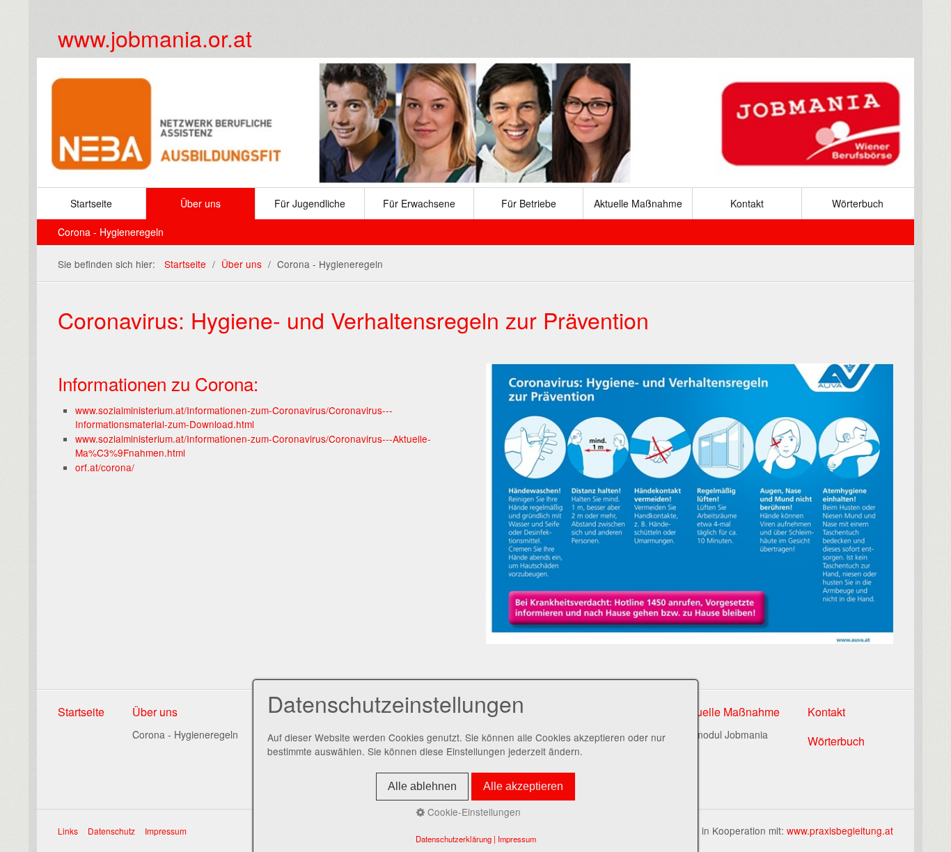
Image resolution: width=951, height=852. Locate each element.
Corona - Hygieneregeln (111, 232)
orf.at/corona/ (104, 467)
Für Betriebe (528, 203)
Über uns (200, 203)
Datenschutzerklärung (454, 838)
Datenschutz (111, 831)
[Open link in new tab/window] (689, 503)
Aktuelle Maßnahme (638, 203)
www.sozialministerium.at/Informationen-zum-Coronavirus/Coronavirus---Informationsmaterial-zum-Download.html (234, 417)
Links (68, 831)
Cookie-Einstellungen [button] (473, 812)
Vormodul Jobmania (724, 734)
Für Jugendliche (309, 203)
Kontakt (747, 203)
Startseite (91, 203)
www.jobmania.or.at (155, 38)
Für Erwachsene (419, 203)
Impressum (166, 831)
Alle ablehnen (422, 786)
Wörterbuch (857, 203)
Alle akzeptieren (523, 786)
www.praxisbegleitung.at (840, 830)
